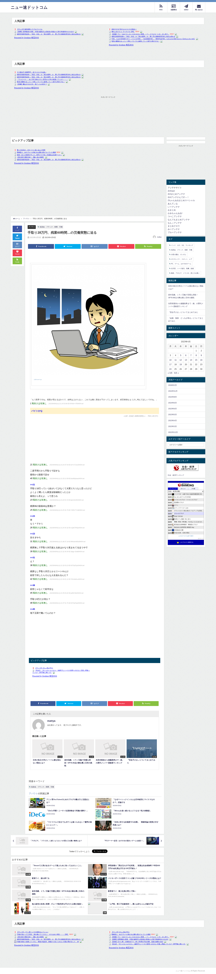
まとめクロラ (174, 226)
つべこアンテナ (175, 216)
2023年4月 (172, 420)
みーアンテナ (174, 229)
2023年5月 (172, 414)
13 (186, 360)
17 (170, 364)
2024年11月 (173, 391)
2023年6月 (172, 409)
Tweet (17, 238)
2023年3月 (172, 426)
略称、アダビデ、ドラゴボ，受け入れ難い (185, 273)
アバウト (31, 227)
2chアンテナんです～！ (178, 197)
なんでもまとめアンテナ (179, 220)
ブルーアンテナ (175, 232)
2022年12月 (173, 432)
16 (201, 360)
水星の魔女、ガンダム (178, 254)
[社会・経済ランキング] (186, 468)
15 (196, 360)
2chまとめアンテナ (176, 194)
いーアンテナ (174, 207)
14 (191, 360)
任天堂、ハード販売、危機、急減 (182, 268)
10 (170, 360)
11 (175, 360)
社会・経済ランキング (176, 475)
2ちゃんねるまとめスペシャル (181, 200)
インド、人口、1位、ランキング (182, 245)
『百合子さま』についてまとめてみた (183, 312)
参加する (200, 538)
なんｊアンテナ (175, 223)
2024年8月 (172, 397)
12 (181, 360)
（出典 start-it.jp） (37, 379)
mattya (159, 237)
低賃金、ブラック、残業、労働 (51, 227)
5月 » (176, 373)
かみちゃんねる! (175, 213)
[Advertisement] (108, 115)
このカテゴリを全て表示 (185, 536)
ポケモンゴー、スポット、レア (181, 259)
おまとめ (172, 210)
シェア (17, 230)
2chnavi (171, 191)
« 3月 (170, 373)
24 (170, 369)
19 (181, 364)
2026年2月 (172, 385)
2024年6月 (172, 403)
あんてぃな (173, 204)
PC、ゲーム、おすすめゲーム (181, 264)
